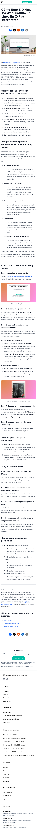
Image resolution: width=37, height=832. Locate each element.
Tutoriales (6, 691)
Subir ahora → (18, 658)
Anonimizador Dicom (11, 627)
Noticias (5, 694)
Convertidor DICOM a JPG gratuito (14, 738)
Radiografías (7, 712)
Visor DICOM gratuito (10, 735)
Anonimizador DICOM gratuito (12, 752)
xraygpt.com (7, 792)
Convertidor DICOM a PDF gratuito (14, 745)
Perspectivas (7, 698)
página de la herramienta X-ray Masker (19, 276)
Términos (6, 771)
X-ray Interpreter (22, 675)
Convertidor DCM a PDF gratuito (13, 748)
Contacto (6, 781)
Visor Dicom (8, 620)
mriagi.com (6, 795)
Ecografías (6, 722)
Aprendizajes (7, 701)
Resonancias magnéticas (11, 719)
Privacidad (6, 774)
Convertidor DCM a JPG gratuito (13, 741)
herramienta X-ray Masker (11, 63)
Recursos (6, 686)
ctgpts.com (6, 799)
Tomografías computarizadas (12, 716)
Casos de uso (7, 707)
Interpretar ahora (27, 2)
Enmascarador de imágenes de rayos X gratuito (18, 755)
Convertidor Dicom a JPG (12, 623)
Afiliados (5, 767)
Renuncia (6, 778)
